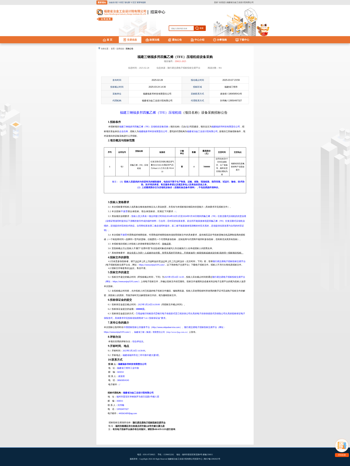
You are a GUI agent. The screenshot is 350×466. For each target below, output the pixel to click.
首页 (113, 49)
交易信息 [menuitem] (132, 39)
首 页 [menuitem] (109, 39)
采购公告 (129, 49)
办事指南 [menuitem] (222, 39)
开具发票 (342, 455)
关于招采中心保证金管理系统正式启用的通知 (126, 2)
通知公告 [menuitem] (177, 39)
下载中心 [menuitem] (244, 39)
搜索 (201, 28)
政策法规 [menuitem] (154, 39)
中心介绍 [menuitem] (199, 39)
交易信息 (120, 49)
